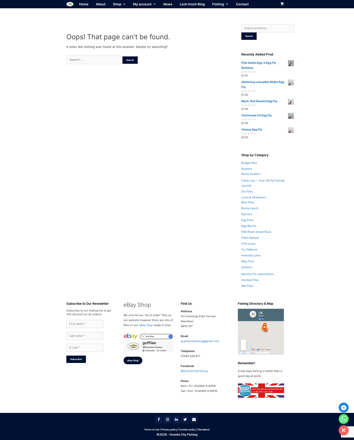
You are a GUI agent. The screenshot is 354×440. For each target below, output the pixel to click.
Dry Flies (247, 191)
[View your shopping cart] (282, 4)
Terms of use (151, 429)
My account (142, 4)
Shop (117, 4)
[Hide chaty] (344, 430)
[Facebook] (158, 419)
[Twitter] (185, 419)
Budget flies (249, 163)
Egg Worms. (249, 226)
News (167, 4)
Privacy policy (169, 429)
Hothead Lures (251, 255)
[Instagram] (167, 419)
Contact (242, 4)
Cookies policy (187, 429)
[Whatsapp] (344, 419)
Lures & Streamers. (253, 197)
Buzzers (246, 169)
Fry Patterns (249, 249)
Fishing (218, 4)
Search (249, 36)
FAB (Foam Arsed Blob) (256, 232)
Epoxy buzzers (251, 173)
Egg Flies (247, 220)
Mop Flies (247, 261)
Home (83, 4)
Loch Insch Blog (192, 4)
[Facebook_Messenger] (344, 408)
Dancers (246, 214)
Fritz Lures (248, 243)
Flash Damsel (250, 237)
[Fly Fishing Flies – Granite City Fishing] (70, 4)
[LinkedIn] (176, 419)
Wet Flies (247, 286)
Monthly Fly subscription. (257, 274)
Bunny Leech (249, 208)
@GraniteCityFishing (194, 371)
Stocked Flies (250, 280)
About (101, 4)
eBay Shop (133, 360)
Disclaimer (204, 429)
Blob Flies (247, 202)
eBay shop (146, 325)
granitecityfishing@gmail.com (200, 341)
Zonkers (246, 267)
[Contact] (194, 419)
